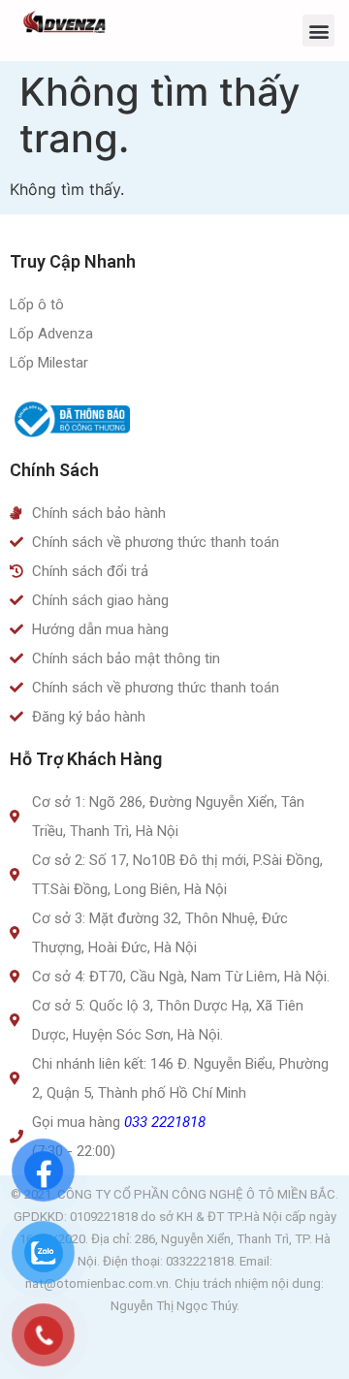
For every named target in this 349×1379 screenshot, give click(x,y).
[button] (318, 31)
